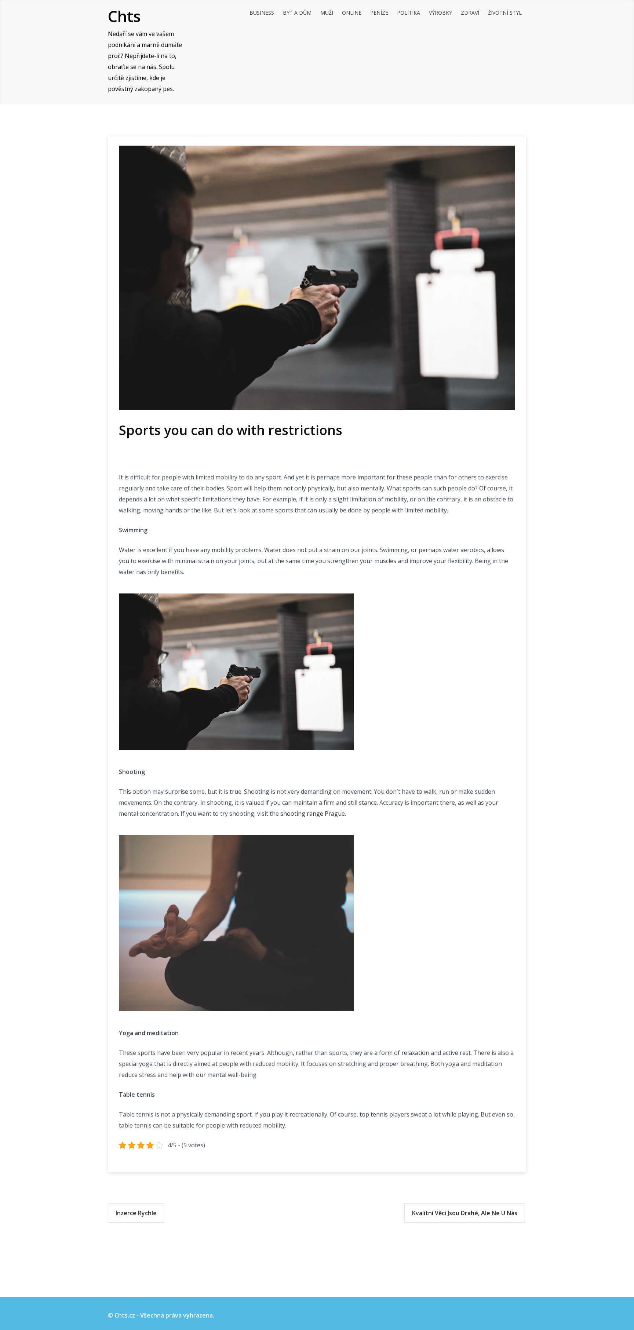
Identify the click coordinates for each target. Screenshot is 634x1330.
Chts (124, 16)
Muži (326, 12)
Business (261, 12)
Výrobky (440, 12)
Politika (408, 12)
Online (351, 12)
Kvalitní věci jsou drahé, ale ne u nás (464, 1213)
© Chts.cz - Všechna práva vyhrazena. (161, 1315)
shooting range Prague (312, 814)
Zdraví (470, 12)
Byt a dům (297, 12)
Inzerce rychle (136, 1213)
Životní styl (505, 12)
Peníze (379, 12)
